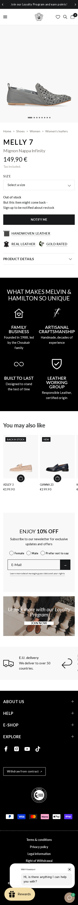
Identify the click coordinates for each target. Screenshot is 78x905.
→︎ (65, 565)
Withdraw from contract (23, 771)
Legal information (39, 854)
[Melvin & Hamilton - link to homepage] (39, 17)
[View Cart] (72, 17)
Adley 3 (8, 484)
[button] (39, 623)
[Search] (65, 17)
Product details (18, 259)
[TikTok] (38, 749)
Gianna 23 (47, 484)
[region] (39, 4)
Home (7, 131)
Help (8, 713)
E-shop (11, 725)
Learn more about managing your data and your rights (37, 573)
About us (13, 701)
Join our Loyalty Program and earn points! (39, 4)
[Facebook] (6, 749)
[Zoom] (39, 74)
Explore (12, 737)
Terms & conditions (39, 840)
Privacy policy (39, 847)
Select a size (16, 185)
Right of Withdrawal (39, 861)
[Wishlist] (58, 17)
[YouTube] (27, 749)
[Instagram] (16, 749)
